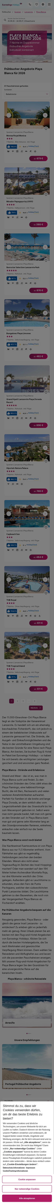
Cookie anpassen (27, 1179)
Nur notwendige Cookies (27, 1189)
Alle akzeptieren (27, 1198)
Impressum (30, 1168)
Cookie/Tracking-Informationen (15, 1171)
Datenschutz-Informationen (14, 1168)
